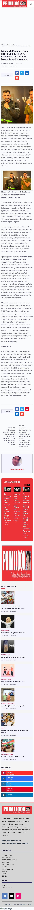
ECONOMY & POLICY (6, 679)
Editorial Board (7, 888)
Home (2, 44)
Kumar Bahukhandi (8, 63)
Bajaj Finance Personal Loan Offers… (13, 681)
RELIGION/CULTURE (14, 606)
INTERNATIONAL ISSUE (9, 860)
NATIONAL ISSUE (7, 858)
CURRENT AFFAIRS (6, 703)
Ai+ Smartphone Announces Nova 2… (13, 657)
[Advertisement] (17, 25)
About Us (5, 885)
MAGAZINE (5, 862)
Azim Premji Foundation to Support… (13, 706)
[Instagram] (18, 896)
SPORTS (4, 874)
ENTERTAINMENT (5, 630)
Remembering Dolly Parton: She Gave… (13, 633)
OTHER (28, 488)
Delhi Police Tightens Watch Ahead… (13, 757)
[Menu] (31, 4)
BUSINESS (3, 654)
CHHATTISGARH (5, 606)
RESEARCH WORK (8, 864)
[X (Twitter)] (11, 896)
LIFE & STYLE (10, 44)
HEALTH (3, 728)
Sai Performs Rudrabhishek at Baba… (13, 608)
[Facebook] (4, 896)
